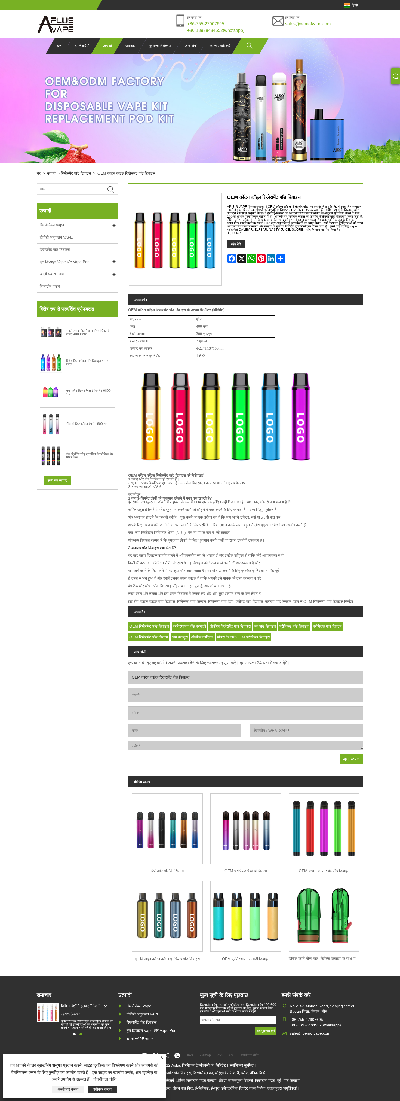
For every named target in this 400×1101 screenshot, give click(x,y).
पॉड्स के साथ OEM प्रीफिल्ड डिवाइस (243, 637)
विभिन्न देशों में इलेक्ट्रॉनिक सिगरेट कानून (84, 1006)
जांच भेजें (191, 46)
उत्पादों (107, 46)
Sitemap (205, 1055)
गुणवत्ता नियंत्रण (160, 46)
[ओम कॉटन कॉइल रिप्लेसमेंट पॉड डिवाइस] (56, 24)
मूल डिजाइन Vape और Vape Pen (65, 262)
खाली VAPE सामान (53, 274)
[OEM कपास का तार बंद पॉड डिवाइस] (324, 827)
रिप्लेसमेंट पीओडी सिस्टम (167, 871)
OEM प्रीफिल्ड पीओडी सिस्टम (245, 871)
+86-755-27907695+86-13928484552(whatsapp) (215, 27)
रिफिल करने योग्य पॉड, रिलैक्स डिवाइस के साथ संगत (324, 958)
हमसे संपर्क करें (220, 46)
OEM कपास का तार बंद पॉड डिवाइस (324, 871)
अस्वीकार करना (67, 1089)
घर (59, 46)
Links (189, 1055)
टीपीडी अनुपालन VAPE (56, 237)
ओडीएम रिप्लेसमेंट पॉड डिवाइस (230, 626)
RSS (219, 1055)
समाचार (130, 46)
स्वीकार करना (102, 1089)
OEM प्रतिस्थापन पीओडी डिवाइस (245, 959)
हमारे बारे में (82, 46)
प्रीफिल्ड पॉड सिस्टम (327, 626)
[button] (74, 1034)
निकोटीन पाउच (50, 286)
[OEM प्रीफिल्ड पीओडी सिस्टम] (246, 827)
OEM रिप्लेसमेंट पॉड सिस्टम (148, 637)
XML (232, 1055)
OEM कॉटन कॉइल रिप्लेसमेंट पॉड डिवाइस (126, 173)
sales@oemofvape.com (308, 24)
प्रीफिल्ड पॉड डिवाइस (294, 626)
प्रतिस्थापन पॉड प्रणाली (189, 626)
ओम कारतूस (180, 637)
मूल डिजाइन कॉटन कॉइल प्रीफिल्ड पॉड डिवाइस (167, 959)
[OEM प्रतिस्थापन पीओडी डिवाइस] (246, 915)
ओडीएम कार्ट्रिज (202, 637)
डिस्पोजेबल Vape (52, 225)
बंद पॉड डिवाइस (265, 626)
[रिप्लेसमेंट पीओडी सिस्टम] (167, 827)
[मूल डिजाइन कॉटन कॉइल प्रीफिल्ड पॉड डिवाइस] (167, 915)
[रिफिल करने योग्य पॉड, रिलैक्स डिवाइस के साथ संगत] (324, 915)
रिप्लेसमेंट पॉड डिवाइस (76, 173)
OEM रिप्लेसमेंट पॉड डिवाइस (149, 626)
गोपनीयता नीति (104, 1079)
